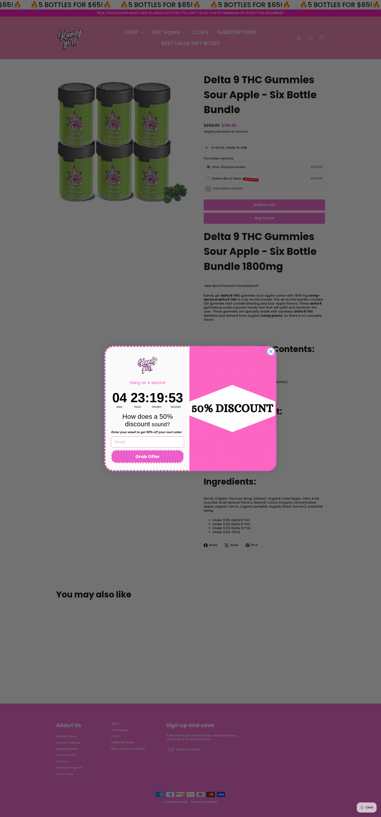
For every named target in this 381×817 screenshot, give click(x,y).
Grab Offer (147, 456)
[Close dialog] (271, 351)
